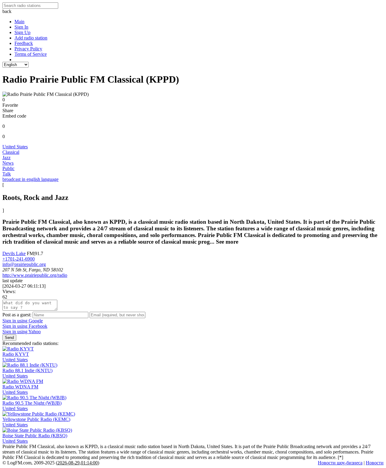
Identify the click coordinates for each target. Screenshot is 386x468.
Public (8, 168)
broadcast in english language (30, 179)
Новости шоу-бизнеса (340, 462)
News (8, 163)
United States (15, 146)
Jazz (6, 157)
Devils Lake (14, 253)
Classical (10, 152)
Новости (375, 462)
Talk (6, 173)
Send (9, 337)
